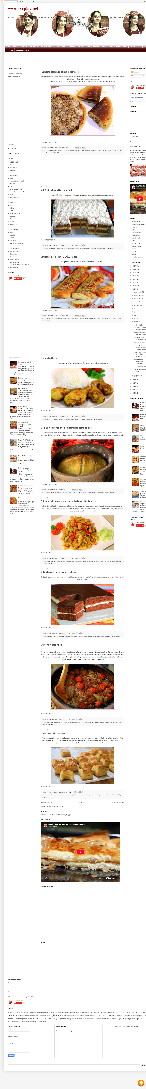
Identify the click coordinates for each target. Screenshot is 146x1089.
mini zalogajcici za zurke (59, 318)
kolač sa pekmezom (90, 636)
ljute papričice (70, 561)
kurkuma (82, 419)
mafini (134, 251)
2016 (134, 386)
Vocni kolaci (13, 202)
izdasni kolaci (59, 248)
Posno (104, 47)
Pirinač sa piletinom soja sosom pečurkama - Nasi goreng (68, 501)
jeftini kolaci (67, 248)
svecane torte (100, 1019)
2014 (134, 393)
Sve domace (91, 492)
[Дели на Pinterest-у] (85, 148)
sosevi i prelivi (14, 246)
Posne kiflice (135, 146)
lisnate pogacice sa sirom (58, 795)
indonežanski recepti (74, 150)
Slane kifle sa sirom (91, 318)
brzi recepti (13, 176)
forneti (48, 795)
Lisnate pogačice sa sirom (53, 733)
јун (135, 312)
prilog (101, 561)
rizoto (109, 561)
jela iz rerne (78, 722)
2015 (134, 390)
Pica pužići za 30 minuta (25, 486)
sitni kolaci (13, 200)
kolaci (80, 47)
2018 (134, 380)
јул (135, 308)
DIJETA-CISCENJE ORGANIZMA (19, 265)
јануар (136, 376)
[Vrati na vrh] (141, 1083)
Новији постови (46, 802)
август (136, 305)
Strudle (109, 318)
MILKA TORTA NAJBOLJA (26, 440)
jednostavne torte (69, 1016)
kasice (107, 1015)
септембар (138, 302)
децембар (137, 292)
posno (12, 178)
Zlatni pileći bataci (49, 358)
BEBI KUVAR (14, 267)
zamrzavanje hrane (33, 1021)
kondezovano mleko (91, 150)
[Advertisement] (78, 62)
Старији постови (118, 802)
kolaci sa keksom (96, 248)
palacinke (108, 150)
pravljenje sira (14, 262)
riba (11, 257)
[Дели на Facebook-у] (83, 148)
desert (60, 150)
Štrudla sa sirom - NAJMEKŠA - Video (59, 257)
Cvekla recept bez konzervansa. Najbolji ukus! (24, 470)
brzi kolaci (52, 248)
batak (48, 419)
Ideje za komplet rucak (118, 47)
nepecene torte (15, 213)
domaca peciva (137, 246)
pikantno (86, 561)
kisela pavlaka (69, 636)
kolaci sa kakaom (106, 636)
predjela (24, 47)
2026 (134, 266)
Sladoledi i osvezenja (16, 243)
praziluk (96, 561)
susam (119, 318)
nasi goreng (79, 561)
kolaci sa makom (137, 257)
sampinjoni (115, 561)
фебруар (137, 325)
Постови (136, 72)
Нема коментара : (64, 147)
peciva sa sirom (80, 318)
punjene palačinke (117, 150)
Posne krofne (22, 406)
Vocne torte (14, 224)
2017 (134, 383)
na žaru (102, 722)
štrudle (115, 318)
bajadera (112, 1013)
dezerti (65, 150)
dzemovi (49, 1016)
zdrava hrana (42, 1021)
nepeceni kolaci (26, 1019)
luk (93, 722)
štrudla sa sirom (102, 318)
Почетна (9, 50)
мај (135, 315)
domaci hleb (58, 492)
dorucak (48, 318)
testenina (71, 47)
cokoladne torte (15, 227)
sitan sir (108, 795)
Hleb (70, 492)
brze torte (135, 1013)
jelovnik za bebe (100, 1015)
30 (47, 248)
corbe (15, 47)
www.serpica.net (23, 9)
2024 (134, 272)
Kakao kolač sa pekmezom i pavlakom (59, 572)
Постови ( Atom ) (58, 806)
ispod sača (75, 492)
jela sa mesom (46, 47)
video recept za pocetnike (19, 1021)
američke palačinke (52, 150)
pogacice (103, 795)
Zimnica (96, 47)
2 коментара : (63, 792)
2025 (134, 269)
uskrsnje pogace (15, 251)
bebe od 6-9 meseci (120, 1012)
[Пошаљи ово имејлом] (76, 148)
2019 (134, 289)
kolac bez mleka (79, 636)
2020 (134, 286)
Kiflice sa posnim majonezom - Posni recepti (24, 424)
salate (12, 208)
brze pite (129, 1013)
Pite (11, 205)
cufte (48, 722)
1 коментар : (62, 489)
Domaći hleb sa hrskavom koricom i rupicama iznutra (66, 428)
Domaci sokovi (14, 254)
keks (73, 248)
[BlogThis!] (78, 148)
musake (96, 722)
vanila (104, 248)
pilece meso (89, 419)
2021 (134, 282)
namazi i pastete (15, 259)
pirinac (91, 561)
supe (8, 47)
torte (11, 186)
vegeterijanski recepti (17, 181)
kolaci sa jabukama (85, 248)
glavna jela (34, 47)
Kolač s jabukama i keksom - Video (57, 190)
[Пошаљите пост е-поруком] (72, 147)
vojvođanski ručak (110, 492)
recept (44, 153)
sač (114, 722)
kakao (63, 636)
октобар (137, 299)
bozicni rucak (50, 492)
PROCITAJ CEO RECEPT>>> (49, 142)
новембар (137, 295)
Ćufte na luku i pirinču (51, 645)
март (136, 322)
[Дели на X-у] (80, 148)
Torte (88, 47)
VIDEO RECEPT (135, 47)
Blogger (135, 1026)
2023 (134, 276)
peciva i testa (60, 47)
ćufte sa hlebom (55, 722)
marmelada (101, 150)
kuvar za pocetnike (16, 189)
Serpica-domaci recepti (136, 97)
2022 (134, 279)
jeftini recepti (136, 230)
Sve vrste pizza (14, 249)
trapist (48, 153)
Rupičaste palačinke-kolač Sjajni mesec (60, 72)
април (136, 318)
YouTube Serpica (22, 50)
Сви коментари (138, 76)
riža (105, 561)
